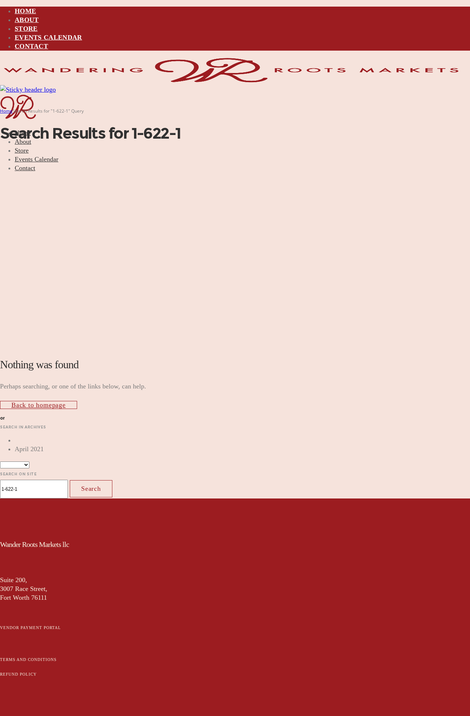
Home (6, 111)
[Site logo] (232, 80)
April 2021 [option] (29, 449)
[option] (242, 440)
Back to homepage (38, 405)
